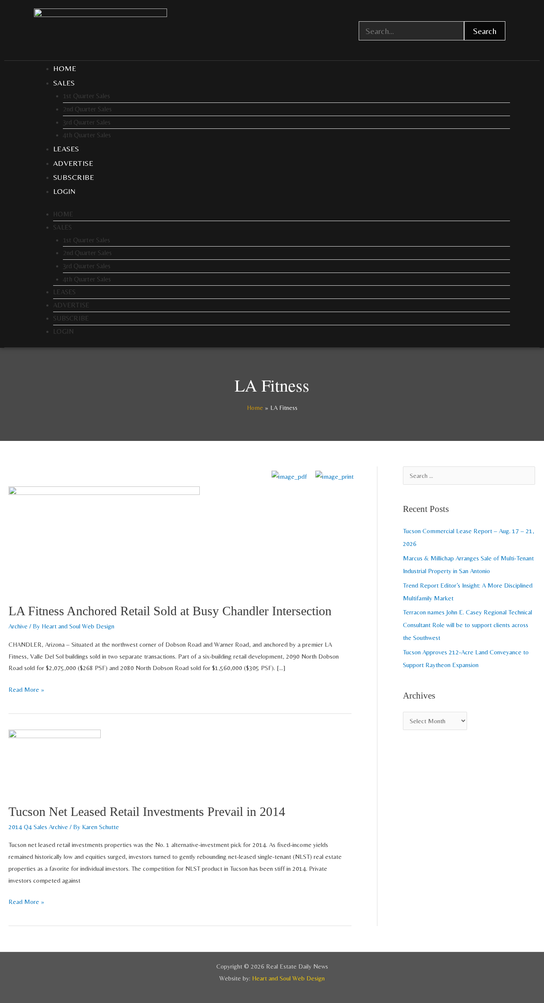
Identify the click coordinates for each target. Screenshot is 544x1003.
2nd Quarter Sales (87, 109)
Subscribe (73, 177)
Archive (18, 626)
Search (484, 31)
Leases (66, 148)
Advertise (73, 163)
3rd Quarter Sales (86, 122)
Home (64, 68)
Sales (64, 82)
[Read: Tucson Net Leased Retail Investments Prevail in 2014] (54, 760)
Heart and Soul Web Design (288, 978)
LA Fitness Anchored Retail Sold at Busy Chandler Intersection (170, 611)
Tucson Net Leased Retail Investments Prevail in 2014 (146, 811)
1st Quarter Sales (86, 96)
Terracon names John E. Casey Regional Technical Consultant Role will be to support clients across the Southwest (467, 624)
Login (64, 191)
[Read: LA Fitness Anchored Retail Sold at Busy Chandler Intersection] (104, 539)
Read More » (26, 688)
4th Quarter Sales (87, 135)
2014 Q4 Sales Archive (38, 826)
